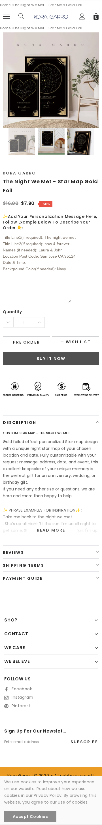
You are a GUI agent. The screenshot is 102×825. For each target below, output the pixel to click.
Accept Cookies (30, 816)
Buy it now (51, 358)
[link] (21, 141)
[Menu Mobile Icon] (6, 16)
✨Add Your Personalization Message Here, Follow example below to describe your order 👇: (50, 222)
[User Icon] (82, 16)
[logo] (51, 16)
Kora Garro (19, 173)
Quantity (12, 312)
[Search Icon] (21, 16)
